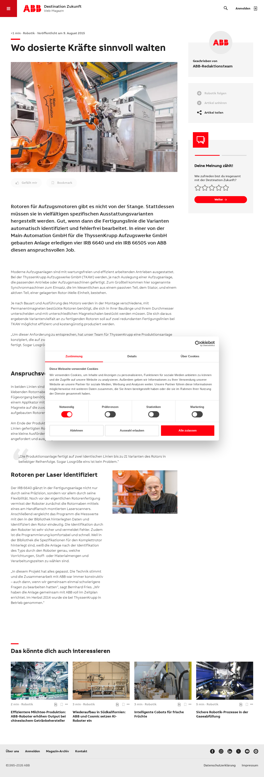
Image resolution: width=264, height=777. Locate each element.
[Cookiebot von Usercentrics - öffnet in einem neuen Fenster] (198, 343)
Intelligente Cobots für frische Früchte (159, 714)
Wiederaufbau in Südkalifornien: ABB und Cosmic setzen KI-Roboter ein (99, 716)
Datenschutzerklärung (220, 765)
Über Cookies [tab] (190, 356)
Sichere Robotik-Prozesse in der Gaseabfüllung (222, 714)
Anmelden (32, 751)
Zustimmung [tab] (74, 356)
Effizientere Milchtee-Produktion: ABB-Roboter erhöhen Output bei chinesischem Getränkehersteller (38, 716)
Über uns (12, 751)
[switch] (110, 414)
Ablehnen (76, 430)
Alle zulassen (188, 430)
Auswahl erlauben (132, 430)
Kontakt (81, 751)
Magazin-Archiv (57, 751)
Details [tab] (132, 356)
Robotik (27, 704)
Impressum (250, 765)
